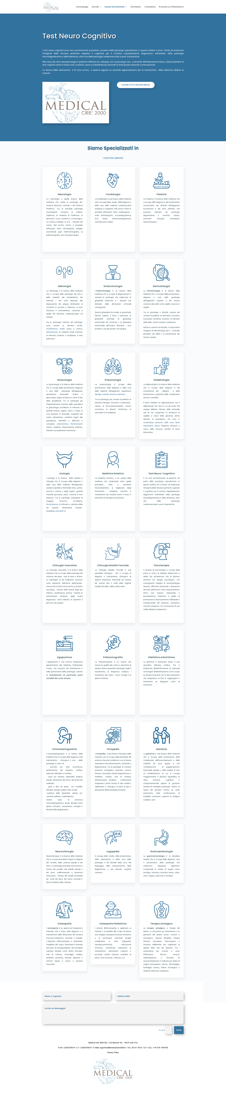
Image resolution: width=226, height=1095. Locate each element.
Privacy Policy (113, 1052)
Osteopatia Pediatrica (113, 923)
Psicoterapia (161, 565)
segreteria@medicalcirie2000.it (113, 1047)
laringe (98, 394)
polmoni (120, 394)
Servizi (95, 7)
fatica (157, 425)
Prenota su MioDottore (171, 7)
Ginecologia (64, 379)
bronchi (113, 394)
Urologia (64, 473)
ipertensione (52, 332)
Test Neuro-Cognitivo (161, 473)
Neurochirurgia (64, 851)
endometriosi (62, 424)
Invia (178, 1030)
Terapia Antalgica (161, 923)
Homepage (82, 7)
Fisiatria (161, 194)
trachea (105, 394)
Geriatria (161, 749)
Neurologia (64, 194)
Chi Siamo (135, 7)
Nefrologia (64, 286)
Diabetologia (162, 379)
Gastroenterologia (161, 851)
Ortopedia (113, 749)
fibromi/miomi (76, 424)
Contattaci (150, 7)
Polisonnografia (113, 657)
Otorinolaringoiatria (64, 749)
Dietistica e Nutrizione (161, 657)
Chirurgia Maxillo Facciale (113, 565)
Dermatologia (161, 286)
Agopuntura (64, 657)
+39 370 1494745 (160, 1047)
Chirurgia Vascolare (64, 565)
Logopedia (112, 851)
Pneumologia (113, 379)
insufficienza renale (56, 328)
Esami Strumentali (114, 7)
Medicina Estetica (113, 473)
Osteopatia (65, 923)
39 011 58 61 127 (139, 1047)
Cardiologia (113, 194)
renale (79, 325)
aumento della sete (164, 422)
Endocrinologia (113, 286)
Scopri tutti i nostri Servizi (136, 85)
